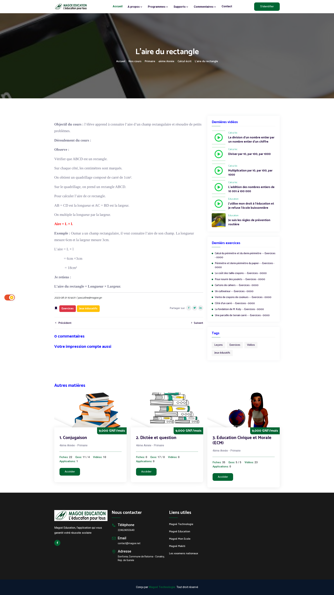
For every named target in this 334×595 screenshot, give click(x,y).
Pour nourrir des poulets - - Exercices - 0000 (240, 279)
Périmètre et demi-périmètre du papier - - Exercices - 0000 (244, 265)
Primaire (150, 61)
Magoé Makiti (177, 546)
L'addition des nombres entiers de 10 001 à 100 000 (251, 189)
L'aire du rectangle (206, 61)
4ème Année (166, 61)
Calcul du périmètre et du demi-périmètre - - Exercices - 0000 (245, 255)
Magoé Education (179, 532)
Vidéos (251, 345)
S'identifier (267, 6)
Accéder (70, 471)
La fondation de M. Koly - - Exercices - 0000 (239, 309)
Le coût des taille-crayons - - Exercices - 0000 (241, 273)
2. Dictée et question (156, 437)
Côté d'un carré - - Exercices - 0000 (235, 304)
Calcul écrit (185, 61)
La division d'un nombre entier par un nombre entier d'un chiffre (251, 140)
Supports (180, 6)
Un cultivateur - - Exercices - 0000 (234, 291)
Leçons (218, 345)
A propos (134, 6)
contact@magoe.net (129, 543)
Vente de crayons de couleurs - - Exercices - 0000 (243, 297)
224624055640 (126, 530)
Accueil (117, 6)
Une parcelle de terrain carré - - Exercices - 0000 (242, 316)
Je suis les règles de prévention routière (249, 222)
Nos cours (135, 61)
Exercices (234, 345)
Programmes (157, 6)
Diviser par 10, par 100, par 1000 (249, 154)
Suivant (198, 323)
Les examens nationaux (183, 553)
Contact (227, 6)
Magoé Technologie (181, 524)
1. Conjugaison (73, 437)
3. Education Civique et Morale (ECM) (242, 440)
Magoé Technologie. (162, 587)
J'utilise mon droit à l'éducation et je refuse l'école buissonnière (251, 206)
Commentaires (204, 6)
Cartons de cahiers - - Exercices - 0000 (237, 285)
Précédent (64, 323)
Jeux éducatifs (222, 353)
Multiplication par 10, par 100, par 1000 (250, 173)
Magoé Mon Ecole (179, 539)
